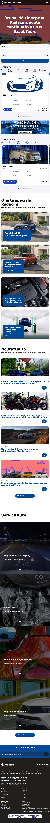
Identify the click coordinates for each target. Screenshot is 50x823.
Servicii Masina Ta (5, 807)
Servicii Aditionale (5, 808)
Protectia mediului (26, 807)
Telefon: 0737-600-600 (13, 780)
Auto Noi (3, 790)
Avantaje (3, 797)
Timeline (24, 793)
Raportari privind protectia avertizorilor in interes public (35, 811)
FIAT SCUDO (7, 95)
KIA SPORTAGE (8, 166)
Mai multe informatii (25, 132)
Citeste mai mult (25, 570)
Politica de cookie (26, 805)
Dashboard (3, 805)
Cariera (23, 794)
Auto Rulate (4, 791)
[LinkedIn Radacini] (44, 765)
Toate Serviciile (20, 734)
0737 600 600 (17, 2)
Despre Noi (24, 790)
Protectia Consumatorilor (28, 810)
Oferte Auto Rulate (5, 794)
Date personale (25, 804)
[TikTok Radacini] (42, 764)
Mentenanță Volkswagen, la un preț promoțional (25, 22)
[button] (18, 116)
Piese (2, 810)
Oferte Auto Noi (5, 793)
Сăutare (25, 60)
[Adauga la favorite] (25, 73)
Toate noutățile (20, 495)
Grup (23, 796)
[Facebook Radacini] (37, 764)
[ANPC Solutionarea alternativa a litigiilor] (16, 816)
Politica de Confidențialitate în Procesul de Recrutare (35, 808)
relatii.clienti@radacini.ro (14, 778)
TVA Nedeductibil (43, 179)
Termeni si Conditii (26, 802)
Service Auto (4, 796)
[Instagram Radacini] (40, 764)
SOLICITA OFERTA (8, 109)
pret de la (44, 108)
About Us (24, 791)
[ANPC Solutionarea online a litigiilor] (33, 816)
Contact (24, 797)
